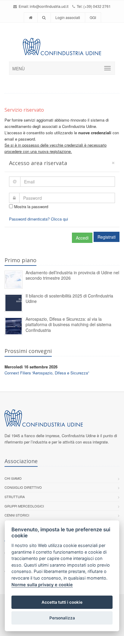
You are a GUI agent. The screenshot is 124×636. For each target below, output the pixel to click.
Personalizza (62, 617)
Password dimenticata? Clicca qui (38, 219)
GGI (93, 17)
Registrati (107, 237)
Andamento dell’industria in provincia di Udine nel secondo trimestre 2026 (72, 275)
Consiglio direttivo (23, 487)
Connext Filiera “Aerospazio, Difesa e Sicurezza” (47, 373)
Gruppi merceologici (24, 506)
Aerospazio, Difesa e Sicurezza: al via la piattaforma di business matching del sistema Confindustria (68, 324)
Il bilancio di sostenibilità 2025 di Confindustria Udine (69, 298)
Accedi (82, 238)
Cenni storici (17, 515)
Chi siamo (13, 478)
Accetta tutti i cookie (62, 602)
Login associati (67, 17)
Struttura (15, 496)
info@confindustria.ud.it (49, 6)
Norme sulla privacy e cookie (42, 584)
